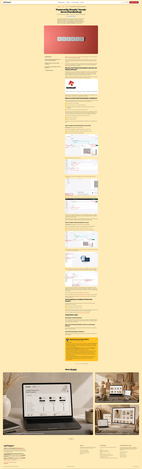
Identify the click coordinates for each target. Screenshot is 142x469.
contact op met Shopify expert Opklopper (83, 294)
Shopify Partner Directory (19, 458)
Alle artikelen (71, 438)
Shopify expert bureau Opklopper (84, 312)
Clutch (5, 459)
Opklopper (84, 343)
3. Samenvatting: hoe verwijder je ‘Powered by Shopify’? (52, 67)
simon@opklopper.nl (69, 359)
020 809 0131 (6, 463)
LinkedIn (83, 358)
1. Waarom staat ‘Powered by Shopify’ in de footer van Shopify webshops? (52, 60)
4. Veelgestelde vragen (49, 70)
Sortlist (8, 459)
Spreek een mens (134, 2)
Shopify (74, 14)
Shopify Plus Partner (19, 448)
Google (9, 458)
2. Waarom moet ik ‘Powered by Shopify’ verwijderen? (52, 64)
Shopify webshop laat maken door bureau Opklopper (78, 296)
